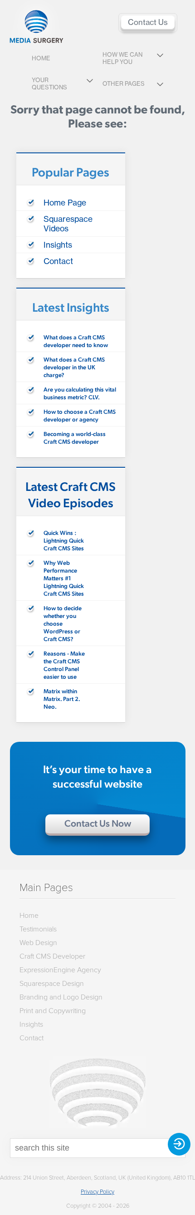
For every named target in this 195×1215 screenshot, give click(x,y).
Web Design (38, 942)
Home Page (65, 202)
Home (41, 58)
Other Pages (123, 83)
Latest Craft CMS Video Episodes (70, 494)
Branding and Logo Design (61, 997)
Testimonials (38, 929)
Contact (58, 261)
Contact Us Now (97, 823)
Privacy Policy (97, 1191)
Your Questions (49, 83)
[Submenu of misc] (160, 85)
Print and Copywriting (53, 1010)
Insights (58, 245)
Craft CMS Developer (52, 956)
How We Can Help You (122, 58)
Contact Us (148, 22)
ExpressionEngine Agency (60, 970)
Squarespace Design (52, 983)
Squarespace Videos (68, 223)
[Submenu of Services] (160, 56)
